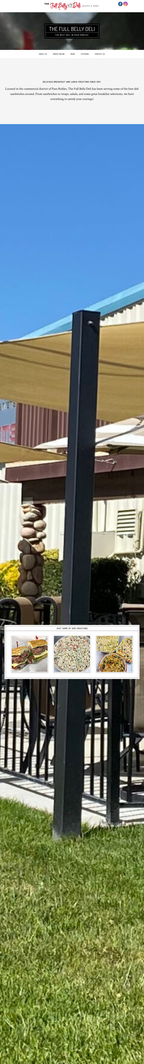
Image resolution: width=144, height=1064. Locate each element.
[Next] (129, 653)
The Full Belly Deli (72, 28)
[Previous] (14, 653)
